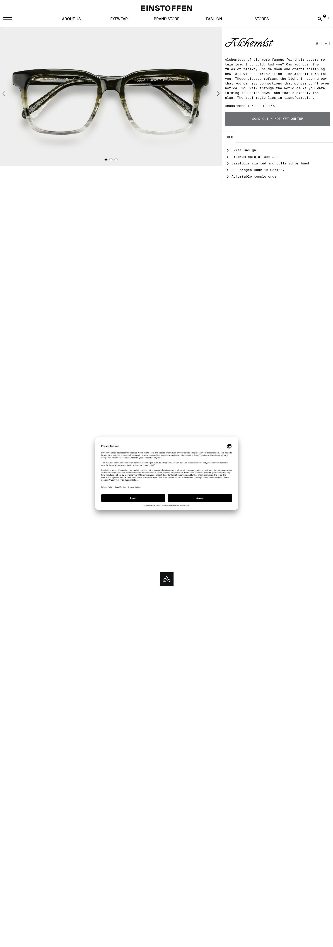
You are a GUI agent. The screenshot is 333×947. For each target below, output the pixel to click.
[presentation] (4, 94)
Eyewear (119, 19)
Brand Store (166, 19)
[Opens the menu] (8, 19)
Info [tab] (229, 137)
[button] (106, 159)
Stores (262, 19)
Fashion (214, 19)
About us (71, 19)
